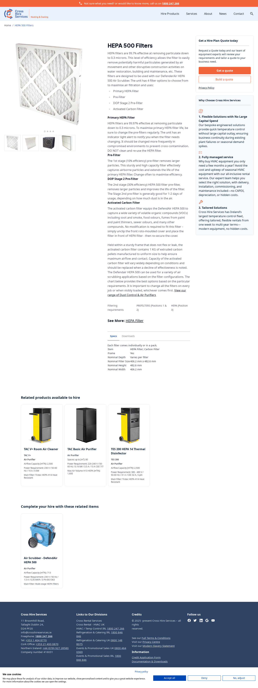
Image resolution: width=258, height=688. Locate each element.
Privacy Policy (206, 87)
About (208, 14)
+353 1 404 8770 (36, 640)
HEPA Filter (134, 320)
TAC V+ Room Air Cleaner (41, 449)
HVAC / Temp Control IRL (100, 628)
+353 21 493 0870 (47, 644)
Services (191, 14)
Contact (239, 14)
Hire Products (170, 14)
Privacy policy (141, 671)
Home (7, 25)
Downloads (128, 336)
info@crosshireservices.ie (36, 632)
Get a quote (225, 71)
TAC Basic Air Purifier (82, 449)
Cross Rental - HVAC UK (90, 624)
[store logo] (26, 14)
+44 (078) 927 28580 (56, 648)
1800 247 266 (170, 3)
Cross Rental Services (89, 620)
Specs (113, 336)
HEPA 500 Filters (24, 25)
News (223, 14)
